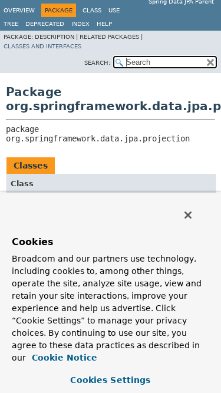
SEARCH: (97, 63)
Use (114, 10)
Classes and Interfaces (42, 46)
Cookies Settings (110, 380)
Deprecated (44, 24)
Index (80, 24)
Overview (19, 10)
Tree (11, 24)
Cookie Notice (63, 357)
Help (104, 24)
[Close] (188, 215)
